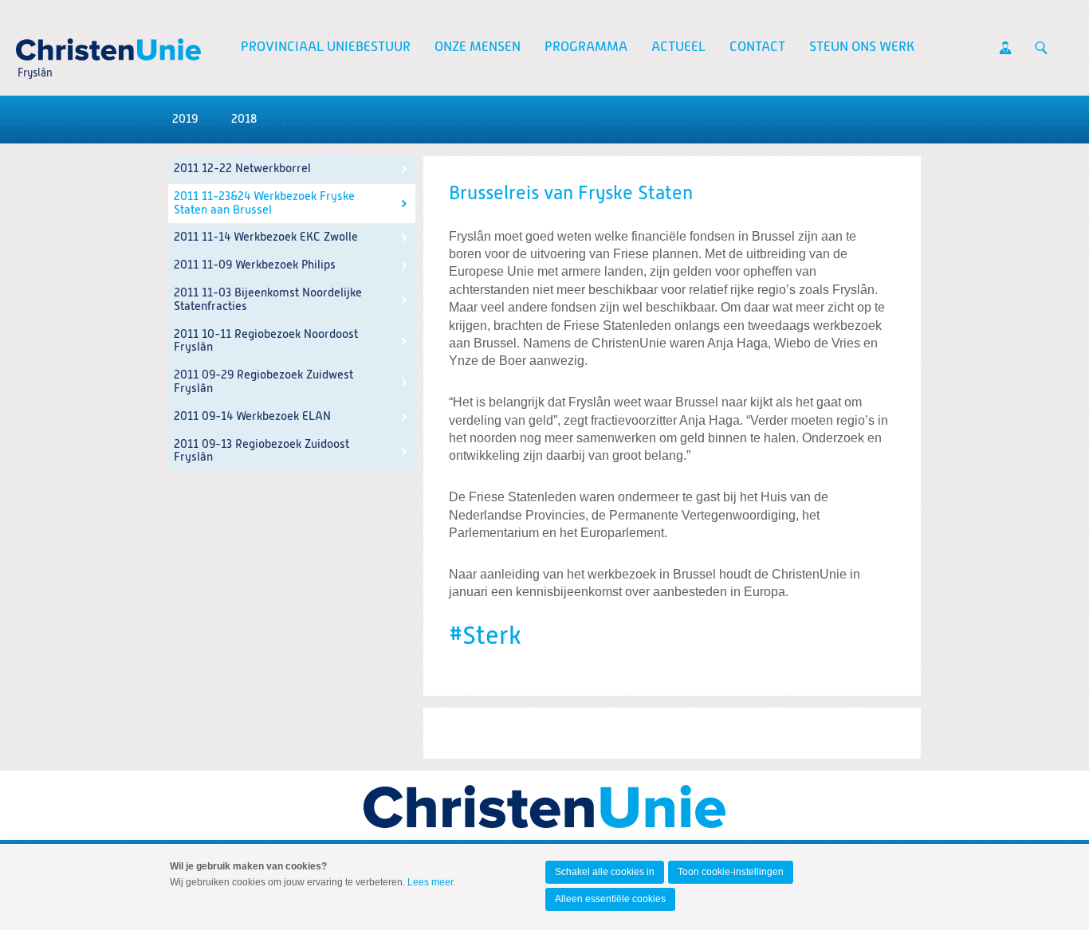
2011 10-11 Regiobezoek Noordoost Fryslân (266, 341)
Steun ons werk (861, 47)
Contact (757, 47)
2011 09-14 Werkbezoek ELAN (252, 416)
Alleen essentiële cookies (610, 898)
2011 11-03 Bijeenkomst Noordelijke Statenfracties (268, 299)
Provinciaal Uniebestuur (326, 47)
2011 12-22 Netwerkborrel (242, 169)
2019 (185, 119)
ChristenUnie (34, 44)
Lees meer (430, 882)
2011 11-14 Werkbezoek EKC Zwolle (266, 237)
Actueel (678, 47)
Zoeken (1041, 48)
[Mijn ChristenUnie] (1005, 48)
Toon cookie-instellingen (731, 871)
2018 (244, 119)
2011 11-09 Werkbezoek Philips (255, 265)
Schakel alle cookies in (605, 871)
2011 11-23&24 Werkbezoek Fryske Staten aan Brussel (264, 203)
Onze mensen (477, 47)
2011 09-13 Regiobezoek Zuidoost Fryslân (261, 451)
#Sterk (485, 636)
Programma (585, 47)
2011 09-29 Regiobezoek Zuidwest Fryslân (263, 381)
